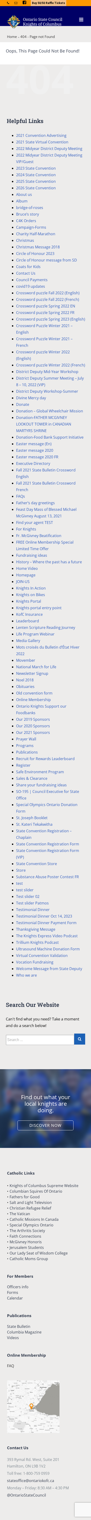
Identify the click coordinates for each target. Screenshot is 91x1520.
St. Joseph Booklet (32, 817)
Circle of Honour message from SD (46, 260)
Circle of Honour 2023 (35, 253)
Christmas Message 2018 (38, 247)
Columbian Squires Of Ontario (36, 1191)
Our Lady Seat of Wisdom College (39, 1253)
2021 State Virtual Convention (42, 142)
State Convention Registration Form (47, 844)
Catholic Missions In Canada (34, 1219)
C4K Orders (26, 220)
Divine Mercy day (31, 397)
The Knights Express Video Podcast (47, 935)
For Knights (26, 529)
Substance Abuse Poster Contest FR (47, 876)
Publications (27, 752)
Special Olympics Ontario (31, 1225)
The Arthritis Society (27, 1230)
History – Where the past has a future (49, 561)
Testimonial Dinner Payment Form (46, 922)
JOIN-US (23, 581)
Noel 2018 (25, 680)
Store (21, 870)
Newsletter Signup (32, 673)
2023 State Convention (36, 168)
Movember (25, 660)
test (19, 883)
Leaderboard (27, 621)
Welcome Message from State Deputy (49, 968)
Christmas (25, 240)
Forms (12, 1292)
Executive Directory (33, 463)
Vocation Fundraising (34, 962)
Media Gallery (28, 640)
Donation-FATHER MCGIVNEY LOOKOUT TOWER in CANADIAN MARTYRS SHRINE (43, 424)
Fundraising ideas (31, 555)
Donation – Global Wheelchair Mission (49, 411)
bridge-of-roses (29, 207)
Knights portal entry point (39, 607)
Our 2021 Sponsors (33, 732)
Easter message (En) (34, 443)
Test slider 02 (27, 896)
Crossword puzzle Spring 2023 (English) (50, 319)
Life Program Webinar (35, 634)
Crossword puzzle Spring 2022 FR (45, 312)
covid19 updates (30, 286)
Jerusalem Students (27, 1247)
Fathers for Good (25, 1196)
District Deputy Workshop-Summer (47, 391)
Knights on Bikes (30, 594)
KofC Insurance (29, 614)
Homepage (25, 575)
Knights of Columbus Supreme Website (44, 1185)
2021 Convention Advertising (41, 135)
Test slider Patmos (32, 903)
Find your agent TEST (34, 522)
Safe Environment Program (40, 771)
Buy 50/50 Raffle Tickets (48, 3)
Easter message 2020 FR (37, 456)
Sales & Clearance (31, 778)
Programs (25, 745)
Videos (13, 1337)
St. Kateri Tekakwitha (34, 824)
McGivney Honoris (26, 1241)
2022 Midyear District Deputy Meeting (49, 148)
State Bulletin (18, 1326)
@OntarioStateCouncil (26, 1495)
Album (22, 201)
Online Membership (33, 699)
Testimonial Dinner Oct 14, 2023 (44, 916)
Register (23, 765)
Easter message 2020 (34, 450)
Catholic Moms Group (29, 1258)
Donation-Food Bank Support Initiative (50, 437)
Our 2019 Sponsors (33, 719)
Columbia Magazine (24, 1332)
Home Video (27, 568)
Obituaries (25, 686)
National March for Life (36, 666)
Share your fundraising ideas (41, 785)
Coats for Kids (28, 266)
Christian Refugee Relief (30, 1208)
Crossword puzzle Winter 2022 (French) (50, 365)
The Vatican (20, 1213)
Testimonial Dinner (33, 909)
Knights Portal (28, 601)
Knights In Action (31, 588)
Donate (22, 404)
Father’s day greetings (35, 502)
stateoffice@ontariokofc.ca (30, 1480)
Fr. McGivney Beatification (38, 535)
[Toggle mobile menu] (81, 19)
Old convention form (34, 693)
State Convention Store (36, 863)
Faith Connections (25, 1236)
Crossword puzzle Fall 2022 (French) (47, 299)
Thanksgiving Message (35, 929)
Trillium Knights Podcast (37, 942)
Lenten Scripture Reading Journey (45, 627)
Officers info (17, 1286)
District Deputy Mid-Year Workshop (47, 371)
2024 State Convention (36, 174)
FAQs (20, 496)
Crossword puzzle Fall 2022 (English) (48, 292)
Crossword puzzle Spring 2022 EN (45, 306)
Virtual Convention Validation (42, 955)
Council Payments (32, 279)
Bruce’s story (27, 214)
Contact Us (25, 273)
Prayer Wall (26, 739)
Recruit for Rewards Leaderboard (45, 758)
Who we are (26, 975)
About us (24, 194)
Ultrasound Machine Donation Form (48, 949)
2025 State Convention (36, 181)
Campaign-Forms (31, 227)
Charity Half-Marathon (35, 233)
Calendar (15, 1298)
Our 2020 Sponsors (33, 725)
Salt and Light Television (31, 1202)
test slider (25, 890)
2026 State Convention (36, 187)
